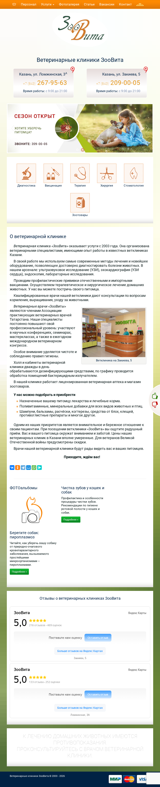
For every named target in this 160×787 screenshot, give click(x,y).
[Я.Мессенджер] (39, 467)
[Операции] (106, 173)
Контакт (125, 4)
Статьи (89, 4)
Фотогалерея (69, 4)
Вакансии (106, 4)
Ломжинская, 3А (80, 714)
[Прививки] (53, 173)
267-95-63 (45, 82)
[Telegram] (23, 467)
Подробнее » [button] (70, 519)
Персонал (28, 4)
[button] (29, 128)
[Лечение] (80, 173)
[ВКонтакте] (12, 467)
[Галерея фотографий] (33, 507)
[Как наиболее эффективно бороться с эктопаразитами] (80, 128)
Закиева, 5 (80, 658)
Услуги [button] (46, 4)
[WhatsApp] (34, 467)
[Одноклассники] (17, 467)
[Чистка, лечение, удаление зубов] (133, 173)
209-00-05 (118, 82)
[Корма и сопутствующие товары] (80, 203)
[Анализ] (26, 173)
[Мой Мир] (28, 467)
